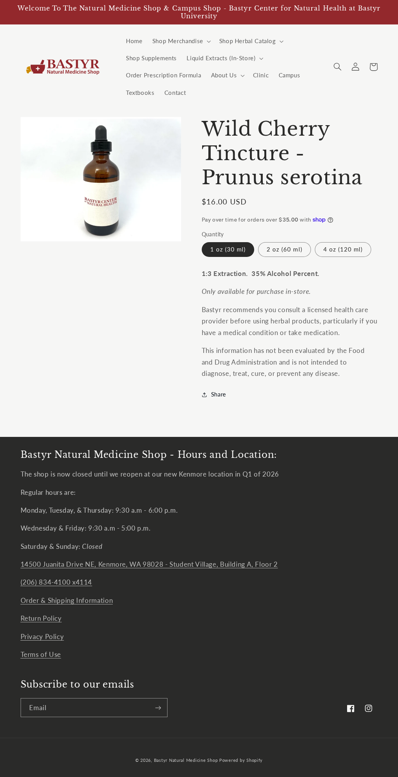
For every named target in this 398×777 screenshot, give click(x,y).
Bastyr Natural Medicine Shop (186, 760)
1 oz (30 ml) (228, 249)
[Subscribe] (158, 707)
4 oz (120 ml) (343, 249)
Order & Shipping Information (67, 600)
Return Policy (41, 618)
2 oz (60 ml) (284, 249)
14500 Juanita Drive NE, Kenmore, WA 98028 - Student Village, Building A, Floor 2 (149, 564)
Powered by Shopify (241, 760)
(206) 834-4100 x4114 (57, 582)
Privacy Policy (42, 636)
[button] (180, 41)
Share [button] (218, 394)
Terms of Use (41, 654)
